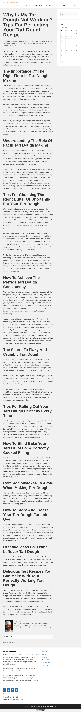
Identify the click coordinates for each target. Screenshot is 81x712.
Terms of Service (47, 660)
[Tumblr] (11, 637)
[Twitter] (9, 637)
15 (74, 41)
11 (64, 41)
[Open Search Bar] (75, 5)
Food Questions (27, 6)
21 (71, 46)
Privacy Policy (46, 662)
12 (66, 41)
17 (61, 46)
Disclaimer (45, 665)
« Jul (61, 61)
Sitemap (44, 654)
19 (66, 46)
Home (18, 6)
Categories (38, 6)
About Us (45, 652)
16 (76, 41)
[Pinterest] (7, 637)
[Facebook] (4, 637)
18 (64, 46)
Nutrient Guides (65, 6)
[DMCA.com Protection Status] (40, 711)
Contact (44, 657)
